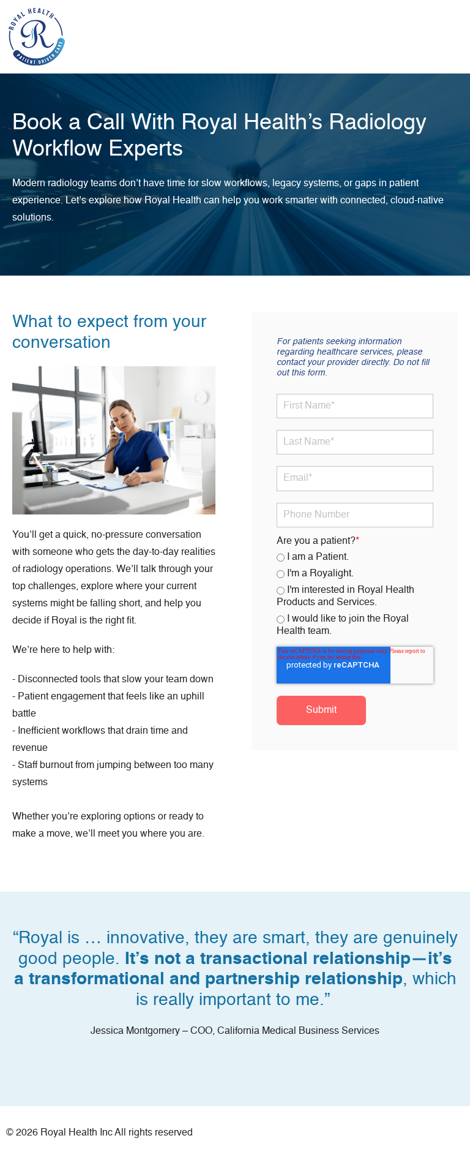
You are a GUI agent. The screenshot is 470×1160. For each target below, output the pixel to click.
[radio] (355, 558)
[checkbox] (355, 595)
